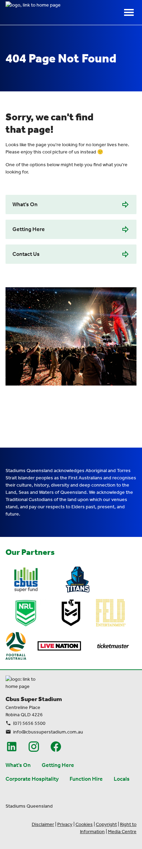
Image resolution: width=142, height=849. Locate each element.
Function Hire (86, 779)
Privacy (64, 824)
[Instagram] (34, 746)
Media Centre (122, 832)
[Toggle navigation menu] (129, 12)
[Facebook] (56, 746)
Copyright (106, 824)
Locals (122, 779)
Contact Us (26, 254)
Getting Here (28, 229)
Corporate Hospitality (32, 779)
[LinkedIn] (12, 746)
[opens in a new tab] (26, 579)
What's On (25, 204)
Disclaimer (43, 824)
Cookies (84, 824)
